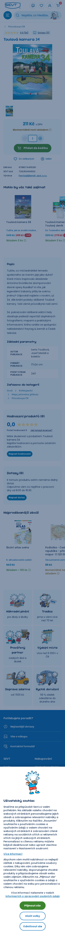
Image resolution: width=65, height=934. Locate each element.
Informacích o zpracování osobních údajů (33, 896)
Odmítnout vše (32, 926)
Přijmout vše (32, 905)
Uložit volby (32, 916)
